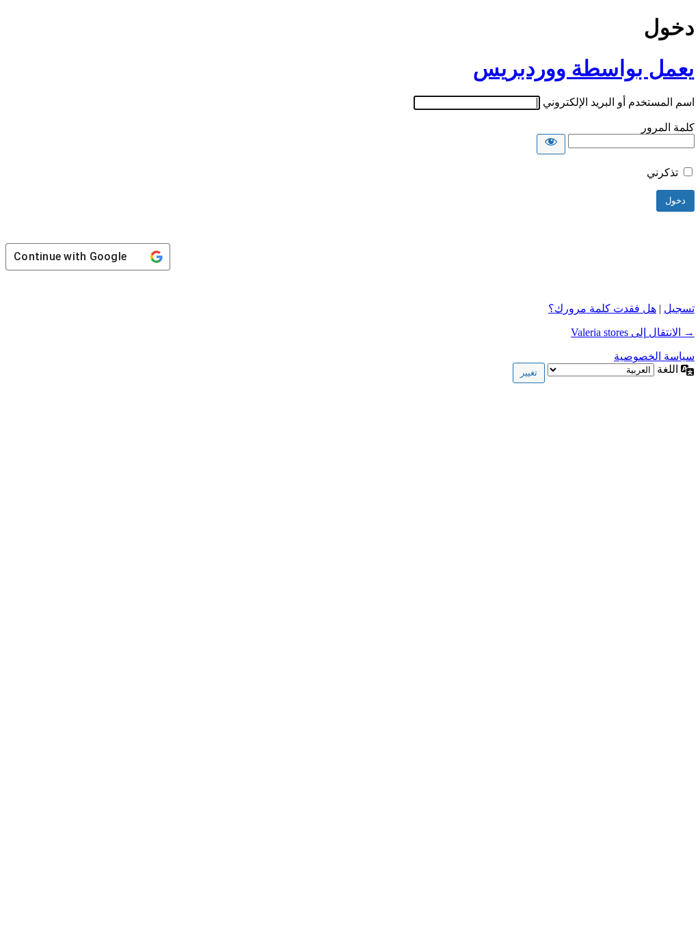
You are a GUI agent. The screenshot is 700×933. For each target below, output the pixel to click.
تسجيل (679, 308)
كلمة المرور (668, 127)
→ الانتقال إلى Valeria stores (633, 332)
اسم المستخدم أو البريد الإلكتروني (619, 102)
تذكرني (662, 172)
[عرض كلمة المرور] (551, 144)
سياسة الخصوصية (654, 356)
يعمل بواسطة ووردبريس (584, 68)
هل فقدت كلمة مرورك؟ (602, 308)
